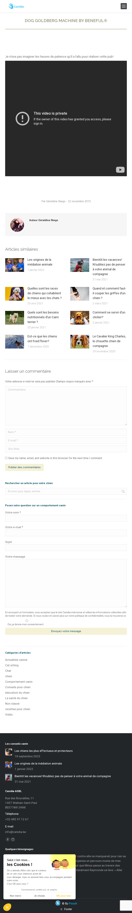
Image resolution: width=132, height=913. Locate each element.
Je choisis (39, 895)
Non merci (15, 895)
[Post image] (14, 265)
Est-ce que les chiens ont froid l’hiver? (42, 339)
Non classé (12, 703)
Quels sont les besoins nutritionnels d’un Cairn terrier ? (43, 317)
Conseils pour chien (17, 687)
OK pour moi (63, 895)
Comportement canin (18, 681)
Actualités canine (16, 659)
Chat (8, 670)
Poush (73, 903)
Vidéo (9, 714)
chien (8, 676)
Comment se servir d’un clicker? (109, 315)
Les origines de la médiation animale (40, 262)
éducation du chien (17, 692)
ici (125, 615)
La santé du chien (16, 698)
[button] (7, 907)
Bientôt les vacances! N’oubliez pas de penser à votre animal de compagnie (109, 267)
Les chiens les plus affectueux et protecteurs (44, 751)
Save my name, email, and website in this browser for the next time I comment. (55, 458)
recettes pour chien (17, 709)
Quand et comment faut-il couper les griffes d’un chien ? (109, 293)
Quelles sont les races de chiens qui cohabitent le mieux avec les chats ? (45, 293)
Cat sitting (12, 665)
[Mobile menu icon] (124, 6)
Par (53, 201)
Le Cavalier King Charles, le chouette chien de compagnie (109, 341)
